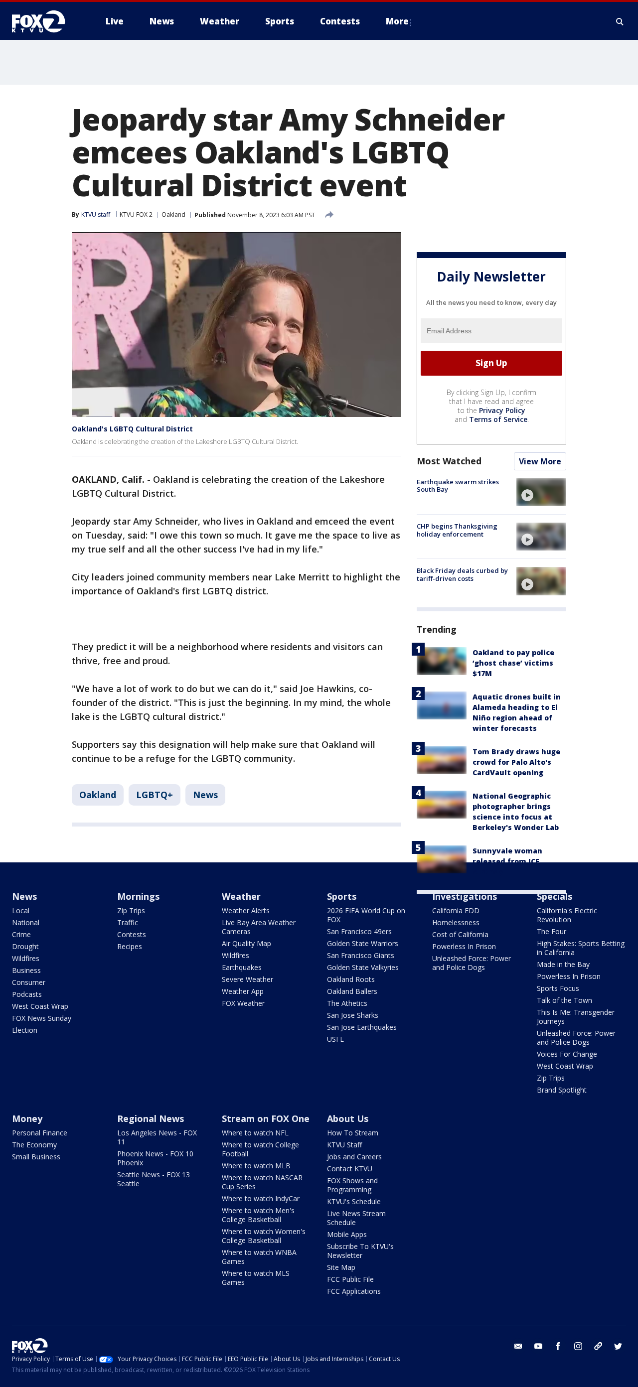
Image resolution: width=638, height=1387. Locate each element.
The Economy (34, 1144)
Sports (341, 896)
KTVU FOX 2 (136, 214)
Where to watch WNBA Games (259, 1257)
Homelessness (455, 922)
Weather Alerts (246, 910)
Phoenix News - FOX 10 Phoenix (155, 1158)
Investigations (464, 896)
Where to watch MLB (256, 1165)
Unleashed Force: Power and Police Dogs (471, 963)
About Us (347, 1118)
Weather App (243, 991)
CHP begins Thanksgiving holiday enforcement (457, 530)
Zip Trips (131, 910)
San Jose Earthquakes (362, 1027)
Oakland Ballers (352, 991)
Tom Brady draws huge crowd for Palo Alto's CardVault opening (516, 762)
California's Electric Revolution (567, 915)
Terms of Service (498, 419)
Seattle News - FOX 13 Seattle (153, 1179)
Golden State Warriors (362, 943)
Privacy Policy (502, 410)
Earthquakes (242, 967)
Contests (131, 934)
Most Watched (449, 461)
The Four (551, 931)
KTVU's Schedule (354, 1201)
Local (20, 910)
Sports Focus (558, 988)
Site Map (341, 1267)
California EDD (455, 910)
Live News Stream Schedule (356, 1218)
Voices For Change (567, 1054)
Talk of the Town (564, 1000)
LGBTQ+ (154, 795)
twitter (618, 1346)
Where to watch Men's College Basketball (258, 1215)
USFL (335, 1039)
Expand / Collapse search (620, 21)
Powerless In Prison (464, 946)
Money (27, 1118)
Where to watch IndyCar (261, 1198)
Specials (554, 896)
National (25, 922)
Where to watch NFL (255, 1132)
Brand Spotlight (562, 1090)
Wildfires (25, 958)
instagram (578, 1346)
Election (24, 1030)
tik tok (598, 1346)
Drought (25, 946)
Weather (241, 896)
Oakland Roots (351, 979)
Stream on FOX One (266, 1118)
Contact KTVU (349, 1168)
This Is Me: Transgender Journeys (576, 1016)
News (205, 795)
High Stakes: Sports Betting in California (581, 948)
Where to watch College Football (260, 1149)
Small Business (36, 1156)
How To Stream (352, 1132)
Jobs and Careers (354, 1156)
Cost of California (460, 934)
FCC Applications (354, 1291)
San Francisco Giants (360, 955)
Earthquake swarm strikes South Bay (458, 485)
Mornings (138, 896)
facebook (558, 1346)
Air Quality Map (246, 943)
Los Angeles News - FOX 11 (157, 1137)
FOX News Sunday (41, 1018)
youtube (538, 1346)
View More (540, 461)
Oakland (173, 214)
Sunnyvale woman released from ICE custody (507, 861)
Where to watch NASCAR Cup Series (262, 1182)
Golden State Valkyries (363, 967)
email (518, 1346)
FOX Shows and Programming (352, 1185)
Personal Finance (39, 1132)
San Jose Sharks (352, 1015)
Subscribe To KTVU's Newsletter (360, 1251)
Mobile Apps (347, 1234)
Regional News (150, 1118)
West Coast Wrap (40, 1006)
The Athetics (347, 1003)
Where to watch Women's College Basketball (264, 1236)
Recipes (129, 946)
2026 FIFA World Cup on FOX (366, 915)
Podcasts (27, 994)
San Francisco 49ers (359, 931)
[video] (541, 492)
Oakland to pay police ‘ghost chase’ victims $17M (513, 663)
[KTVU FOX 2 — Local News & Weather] (45, 21)
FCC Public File (350, 1279)
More (397, 21)
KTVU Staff (344, 1144)
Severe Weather (247, 979)
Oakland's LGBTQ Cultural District (132, 428)
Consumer (28, 982)
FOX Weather (243, 1003)
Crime (21, 934)
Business (26, 970)
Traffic (127, 922)
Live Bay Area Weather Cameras (259, 927)
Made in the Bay (563, 964)
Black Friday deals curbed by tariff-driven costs (462, 574)
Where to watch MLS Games (256, 1277)
